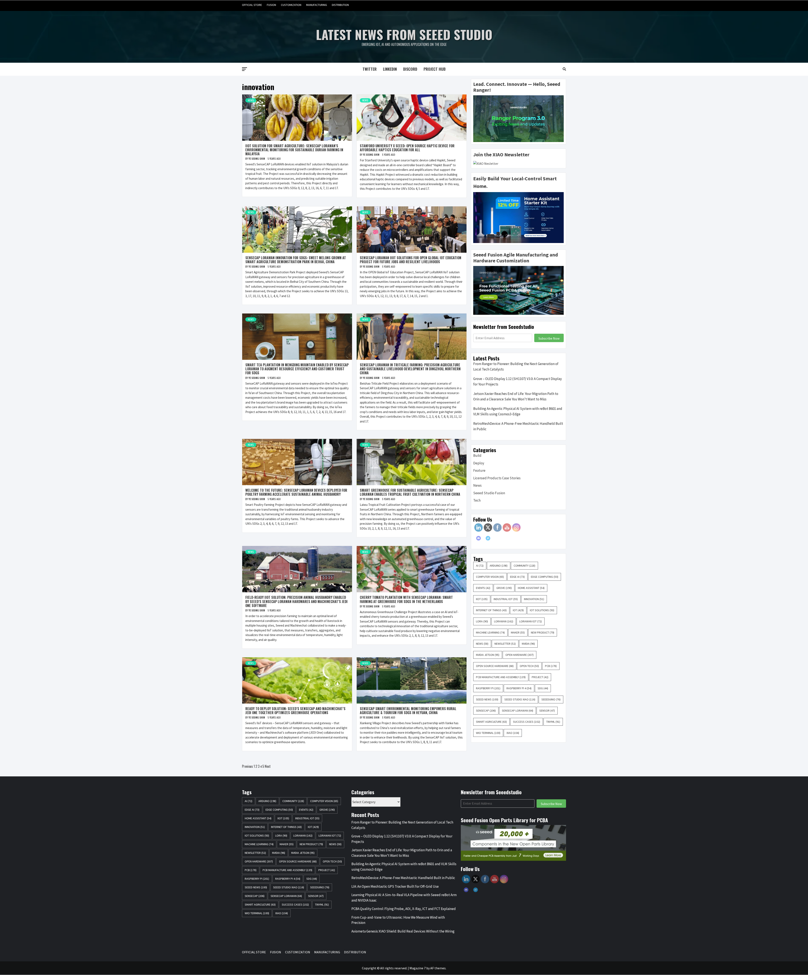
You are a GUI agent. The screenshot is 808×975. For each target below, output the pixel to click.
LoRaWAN (503, 621)
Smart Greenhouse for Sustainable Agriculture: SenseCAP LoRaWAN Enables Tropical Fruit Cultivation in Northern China (410, 492)
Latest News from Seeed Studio (404, 34)
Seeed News (487, 699)
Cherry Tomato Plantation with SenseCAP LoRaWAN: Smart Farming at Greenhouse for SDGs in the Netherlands (406, 599)
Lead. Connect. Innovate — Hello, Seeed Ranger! (516, 87)
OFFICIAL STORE (252, 5)
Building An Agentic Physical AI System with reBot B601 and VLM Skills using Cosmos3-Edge (517, 411)
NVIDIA (528, 644)
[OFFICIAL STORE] (530, 5)
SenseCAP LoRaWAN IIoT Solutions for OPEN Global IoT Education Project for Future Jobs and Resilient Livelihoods (410, 259)
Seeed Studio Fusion (489, 493)
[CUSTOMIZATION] (546, 5)
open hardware (519, 655)
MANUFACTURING (316, 5)
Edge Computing (544, 577)
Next (268, 766)
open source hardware (495, 666)
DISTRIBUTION (340, 5)
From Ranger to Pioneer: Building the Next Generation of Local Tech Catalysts (515, 366)
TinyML (553, 722)
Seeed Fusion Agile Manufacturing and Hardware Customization (515, 257)
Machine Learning (490, 632)
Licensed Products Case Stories (497, 478)
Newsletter (505, 644)
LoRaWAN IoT (530, 621)
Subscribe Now (548, 338)
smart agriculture (491, 722)
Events (483, 588)
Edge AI (517, 577)
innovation (534, 599)
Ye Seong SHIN (257, 158)
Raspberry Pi (488, 688)
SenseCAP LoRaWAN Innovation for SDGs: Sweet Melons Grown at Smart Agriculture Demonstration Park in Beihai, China (295, 259)
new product (542, 632)
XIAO (512, 733)
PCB (551, 666)
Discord (410, 69)
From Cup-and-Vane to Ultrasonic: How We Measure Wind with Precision (398, 920)
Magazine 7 (417, 968)
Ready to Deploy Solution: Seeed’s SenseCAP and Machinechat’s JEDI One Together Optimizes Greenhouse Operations (295, 710)
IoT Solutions (542, 610)
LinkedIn (390, 69)
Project (540, 677)
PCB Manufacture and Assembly (501, 677)
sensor (547, 710)
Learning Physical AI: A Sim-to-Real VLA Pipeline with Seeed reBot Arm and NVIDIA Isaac (404, 898)
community (524, 565)
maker (518, 632)
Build (477, 455)
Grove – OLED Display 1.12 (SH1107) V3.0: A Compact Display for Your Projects (517, 381)
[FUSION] (538, 5)
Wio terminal (488, 733)
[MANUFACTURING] (554, 5)
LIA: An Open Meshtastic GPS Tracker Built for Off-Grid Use (395, 886)
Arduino (499, 565)
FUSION (271, 5)
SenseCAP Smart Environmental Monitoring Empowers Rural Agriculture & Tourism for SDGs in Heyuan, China (408, 710)
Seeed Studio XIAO (519, 699)
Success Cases (526, 722)
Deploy (478, 463)
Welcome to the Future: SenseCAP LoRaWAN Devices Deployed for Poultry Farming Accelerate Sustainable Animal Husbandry (296, 492)
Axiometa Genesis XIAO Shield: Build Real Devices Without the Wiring (402, 931)
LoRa (482, 621)
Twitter (370, 69)
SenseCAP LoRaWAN (517, 710)
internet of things (491, 610)
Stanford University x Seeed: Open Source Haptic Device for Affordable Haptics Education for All (407, 147)
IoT (518, 610)
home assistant (531, 588)
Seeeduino (551, 699)
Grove (504, 588)
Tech (477, 500)
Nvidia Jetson (487, 655)
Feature (479, 470)
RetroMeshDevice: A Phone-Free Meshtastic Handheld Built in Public (518, 426)
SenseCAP (486, 710)
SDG (543, 688)
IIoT (482, 599)
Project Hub (435, 69)
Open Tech (529, 666)
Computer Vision (490, 577)
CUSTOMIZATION (291, 5)
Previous (247, 766)
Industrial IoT (506, 599)
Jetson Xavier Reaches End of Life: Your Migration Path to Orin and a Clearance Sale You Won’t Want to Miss (515, 396)
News (251, 100)
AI (480, 565)
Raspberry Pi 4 (519, 688)
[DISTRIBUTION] (562, 5)
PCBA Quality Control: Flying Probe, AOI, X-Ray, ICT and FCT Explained (403, 908)
